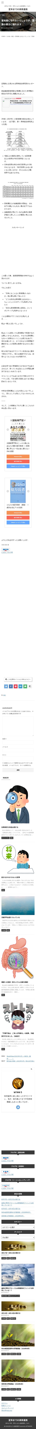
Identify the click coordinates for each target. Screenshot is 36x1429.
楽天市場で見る (18, 461)
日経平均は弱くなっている (10, 917)
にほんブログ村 (7, 552)
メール (5, 747)
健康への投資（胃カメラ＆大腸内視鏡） (15, 982)
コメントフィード (7, 1408)
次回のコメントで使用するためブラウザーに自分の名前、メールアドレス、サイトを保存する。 (17, 764)
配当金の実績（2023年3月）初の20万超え (21, 1061)
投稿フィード (6, 1406)
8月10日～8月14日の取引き (10, 1209)
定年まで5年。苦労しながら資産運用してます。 (18, 1423)
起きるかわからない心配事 (10, 877)
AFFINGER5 (29, 1426)
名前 (4, 739)
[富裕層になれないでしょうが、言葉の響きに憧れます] (20, 686)
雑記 (4, 695)
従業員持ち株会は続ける (9, 827)
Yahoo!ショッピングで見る (18, 466)
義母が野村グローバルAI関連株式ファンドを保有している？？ (17, 1204)
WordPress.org (6, 1410)
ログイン (4, 1403)
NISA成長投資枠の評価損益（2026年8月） (16, 1212)
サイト (4, 755)
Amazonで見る (18, 456)
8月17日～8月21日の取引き (10, 1199)
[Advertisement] (18, 57)
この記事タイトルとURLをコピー (19, 679)
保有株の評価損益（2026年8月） (13, 1216)
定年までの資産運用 (18, 9)
